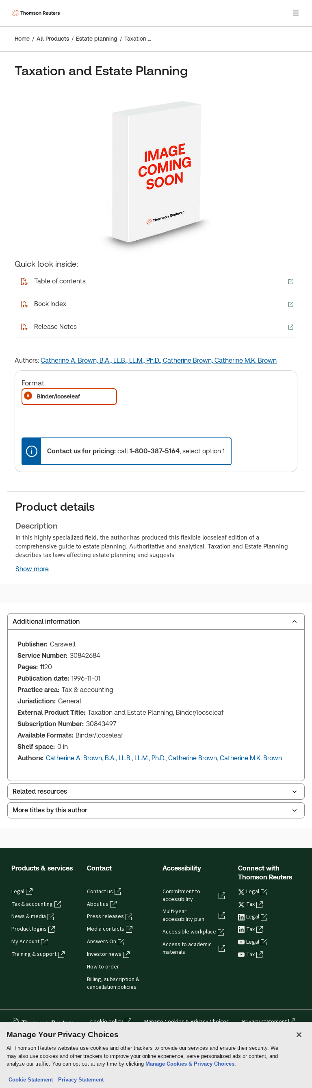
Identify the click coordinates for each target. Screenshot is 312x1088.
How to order (103, 966)
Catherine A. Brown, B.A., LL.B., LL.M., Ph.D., (102, 360)
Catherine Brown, (188, 360)
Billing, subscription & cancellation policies (113, 983)
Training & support (33, 954)
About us (97, 904)
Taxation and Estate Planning (137, 38)
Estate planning (96, 38)
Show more (32, 569)
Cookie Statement (31, 1080)
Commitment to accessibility (181, 895)
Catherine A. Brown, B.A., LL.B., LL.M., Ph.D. (105, 758)
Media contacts (105, 929)
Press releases (105, 916)
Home (22, 38)
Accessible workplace (189, 932)
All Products (53, 38)
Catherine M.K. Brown (245, 360)
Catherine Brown (192, 758)
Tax (250, 904)
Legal (17, 891)
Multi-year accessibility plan (183, 915)
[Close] (299, 1035)
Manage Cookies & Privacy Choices (189, 1064)
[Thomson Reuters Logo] (37, 13)
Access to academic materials (187, 948)
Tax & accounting (32, 904)
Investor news (104, 954)
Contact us (100, 891)
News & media (28, 916)
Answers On (101, 941)
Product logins (29, 929)
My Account (25, 941)
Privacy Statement (79, 1080)
